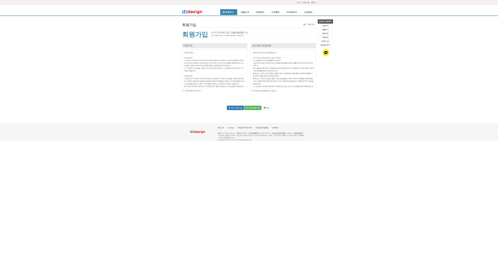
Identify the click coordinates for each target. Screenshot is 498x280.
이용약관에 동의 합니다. (192, 91)
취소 (267, 108)
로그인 (299, 2)
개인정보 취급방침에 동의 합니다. (265, 91)
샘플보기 (325, 29)
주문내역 (325, 37)
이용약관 (275, 128)
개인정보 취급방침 (261, 128)
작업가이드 (325, 41)
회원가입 (306, 2)
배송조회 (325, 33)
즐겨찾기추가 (325, 45)
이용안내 (325, 26)
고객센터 (308, 12)
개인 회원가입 (236, 108)
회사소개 (221, 128)
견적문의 (260, 12)
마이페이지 (292, 12)
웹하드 (313, 2)
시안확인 (275, 12)
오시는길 (231, 128)
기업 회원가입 (254, 108)
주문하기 (229, 12)
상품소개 (245, 12)
